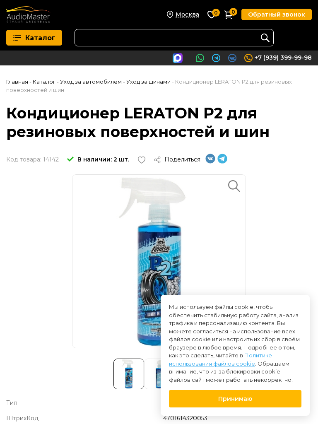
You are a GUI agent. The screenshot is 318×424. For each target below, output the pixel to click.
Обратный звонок (276, 14)
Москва (187, 14)
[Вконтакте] (210, 161)
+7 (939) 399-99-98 (283, 57)
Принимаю (235, 398)
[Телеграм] (222, 161)
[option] (159, 261)
